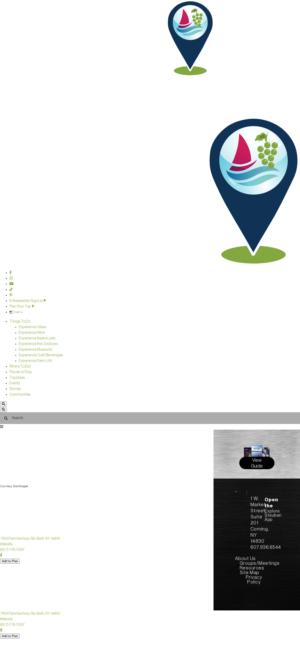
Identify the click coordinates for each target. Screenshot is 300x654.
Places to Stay (20, 372)
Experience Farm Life (35, 361)
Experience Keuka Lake (37, 338)
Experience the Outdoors (38, 344)
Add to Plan (10, 561)
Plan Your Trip (20, 306)
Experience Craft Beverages (41, 355)
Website (6, 544)
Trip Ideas (17, 377)
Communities (20, 394)
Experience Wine (32, 332)
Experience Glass (32, 327)
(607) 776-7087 (12, 550)
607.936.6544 (266, 547)
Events (14, 383)
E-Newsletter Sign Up (26, 301)
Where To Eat (20, 366)
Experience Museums (35, 349)
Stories (15, 389)
